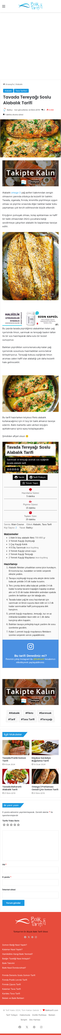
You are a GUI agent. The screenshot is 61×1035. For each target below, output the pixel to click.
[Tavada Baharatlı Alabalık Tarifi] (15, 776)
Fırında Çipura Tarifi (11, 984)
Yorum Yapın (31, 483)
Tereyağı (47, 719)
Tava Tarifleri (21, 91)
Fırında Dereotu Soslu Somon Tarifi (18, 975)
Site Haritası (34, 1019)
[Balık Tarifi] (30, 6)
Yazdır (21, 477)
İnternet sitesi (9, 889)
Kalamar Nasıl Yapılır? (12, 949)
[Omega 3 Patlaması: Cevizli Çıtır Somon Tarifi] (45, 776)
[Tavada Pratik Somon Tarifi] (15, 747)
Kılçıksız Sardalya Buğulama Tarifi (41, 759)
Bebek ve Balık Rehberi (13, 998)
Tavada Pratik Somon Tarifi (14, 759)
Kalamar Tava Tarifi (11, 989)
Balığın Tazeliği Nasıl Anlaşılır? (16, 958)
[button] (8, 469)
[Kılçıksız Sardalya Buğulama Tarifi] (45, 747)
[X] (28, 937)
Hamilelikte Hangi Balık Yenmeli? (17, 954)
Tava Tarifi (28, 719)
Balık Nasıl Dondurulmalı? (14, 968)
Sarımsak (46, 712)
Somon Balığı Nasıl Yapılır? (14, 945)
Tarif (12, 719)
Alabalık (19, 84)
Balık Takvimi (8, 963)
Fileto (30, 712)
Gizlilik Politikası (39, 1015)
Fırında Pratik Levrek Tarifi (14, 980)
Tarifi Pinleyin (39, 477)
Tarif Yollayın (12, 1015)
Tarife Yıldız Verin (10, 820)
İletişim (24, 1019)
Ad (4, 864)
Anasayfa (9, 84)
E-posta (6, 877)
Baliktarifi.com (51, 1010)
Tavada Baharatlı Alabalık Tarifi (11, 788)
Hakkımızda (25, 1015)
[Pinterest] (32, 937)
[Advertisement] (30, 47)
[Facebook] (25, 937)
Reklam (52, 1015)
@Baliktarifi (38, 659)
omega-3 (16, 192)
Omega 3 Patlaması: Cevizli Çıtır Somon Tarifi (45, 788)
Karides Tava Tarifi (11, 993)
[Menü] (3, 7)
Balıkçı (10, 110)
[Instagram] (36, 937)
